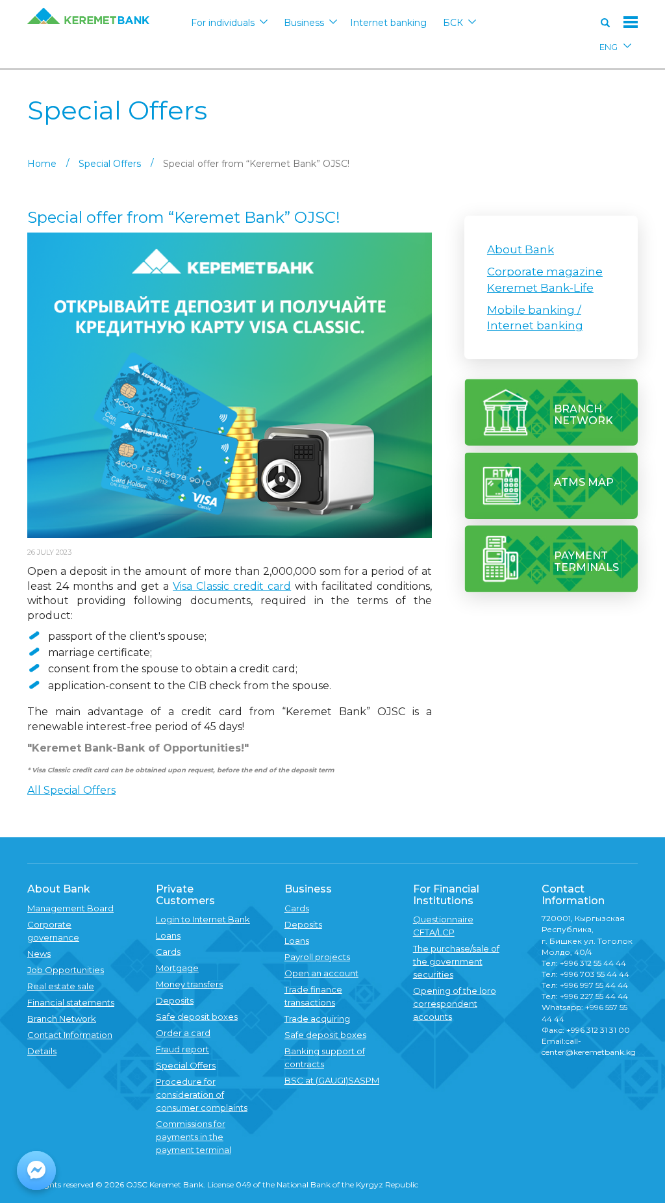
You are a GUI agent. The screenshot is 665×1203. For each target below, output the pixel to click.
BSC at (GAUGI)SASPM (331, 1080)
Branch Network (61, 1018)
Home (41, 164)
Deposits (175, 1000)
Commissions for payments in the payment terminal (193, 1137)
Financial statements (70, 1002)
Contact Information (69, 1035)
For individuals (223, 23)
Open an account (321, 973)
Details (41, 1051)
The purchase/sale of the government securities (456, 961)
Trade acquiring (317, 1018)
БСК (453, 23)
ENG (608, 47)
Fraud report (182, 1049)
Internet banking (388, 23)
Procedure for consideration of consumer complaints (201, 1094)
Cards (168, 951)
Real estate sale (60, 986)
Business (304, 23)
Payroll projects (317, 957)
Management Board (70, 908)
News (39, 953)
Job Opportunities (65, 970)
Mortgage (177, 968)
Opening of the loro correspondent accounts (454, 1003)
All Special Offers (71, 790)
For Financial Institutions (446, 895)
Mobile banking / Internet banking (535, 317)
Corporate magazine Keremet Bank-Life (545, 279)
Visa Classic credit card (232, 586)
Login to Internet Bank (203, 919)
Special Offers (110, 164)
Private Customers (185, 895)
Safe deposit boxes (197, 1016)
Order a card (183, 1033)
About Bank (520, 249)
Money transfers (189, 984)
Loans (168, 935)
